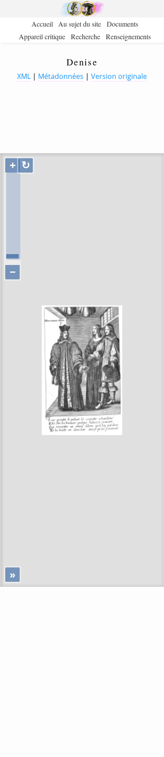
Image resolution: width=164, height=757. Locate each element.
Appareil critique (42, 36)
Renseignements (128, 36)
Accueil (42, 23)
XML (24, 76)
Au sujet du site (79, 23)
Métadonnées (61, 76)
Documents (122, 23)
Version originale (119, 76)
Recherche (85, 36)
